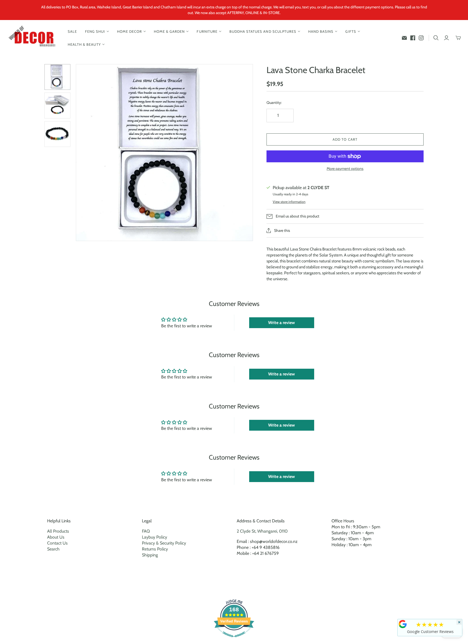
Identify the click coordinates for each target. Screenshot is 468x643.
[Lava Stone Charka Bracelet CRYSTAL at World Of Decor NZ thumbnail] (57, 77)
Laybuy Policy (154, 537)
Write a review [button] (281, 322)
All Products (58, 531)
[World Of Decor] (33, 38)
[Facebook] (412, 37)
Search (53, 549)
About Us (55, 537)
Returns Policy (155, 549)
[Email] (404, 37)
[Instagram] (421, 37)
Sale (72, 31)
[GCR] (403, 624)
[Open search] (436, 38)
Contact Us (57, 543)
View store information (289, 202)
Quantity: (274, 102)
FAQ (146, 531)
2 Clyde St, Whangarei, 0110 (262, 531)
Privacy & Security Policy (164, 543)
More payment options (345, 168)
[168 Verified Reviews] (234, 639)
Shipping (150, 555)
